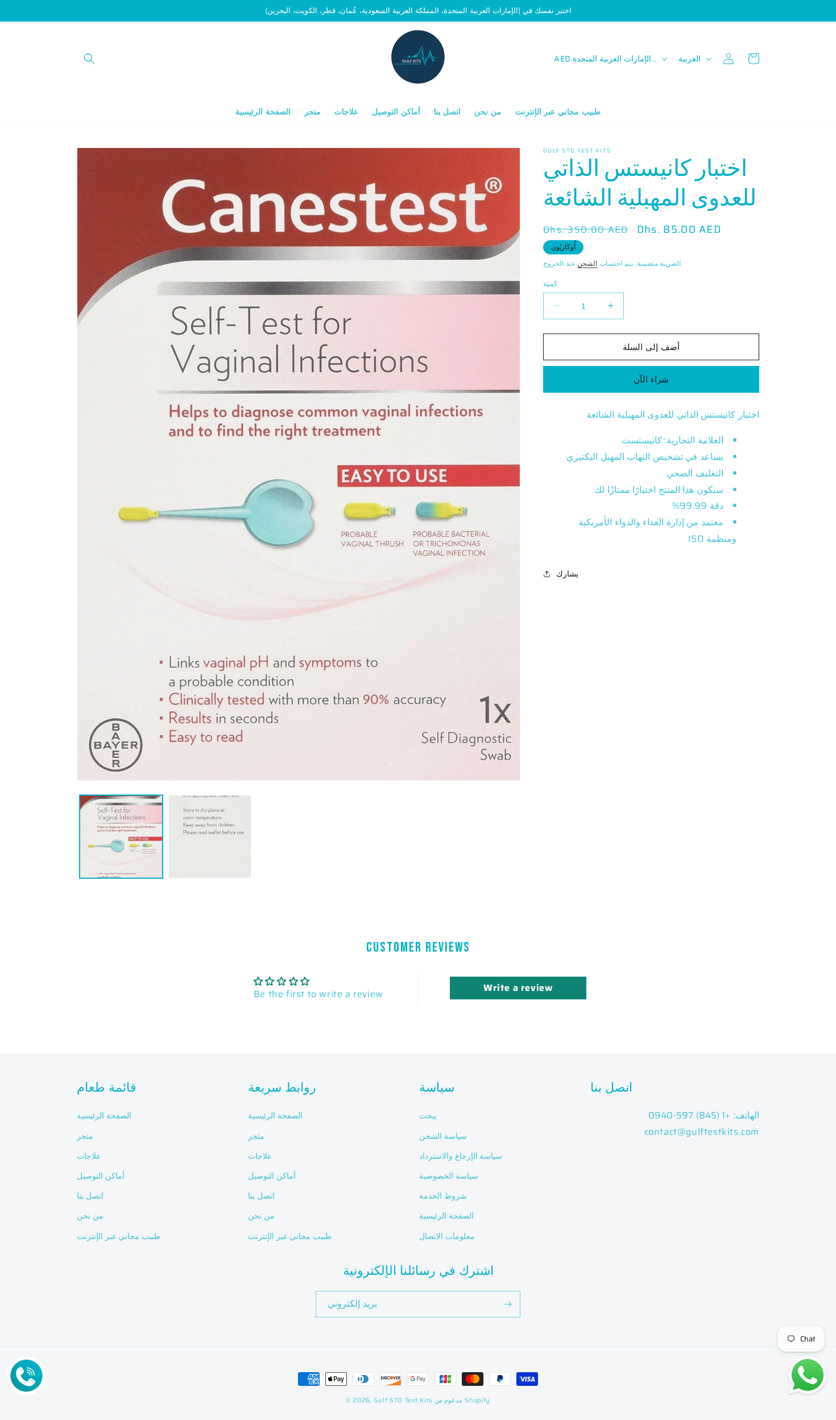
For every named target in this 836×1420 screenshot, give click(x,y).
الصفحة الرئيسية (104, 1115)
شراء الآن (651, 379)
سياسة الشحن (443, 1136)
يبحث (428, 1115)
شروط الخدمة (443, 1195)
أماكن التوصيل (101, 1176)
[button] (89, 58)
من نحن (90, 1215)
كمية (550, 283)
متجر (85, 1136)
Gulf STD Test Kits (404, 1400)
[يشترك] (507, 1304)
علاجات (89, 1156)
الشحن (587, 263)
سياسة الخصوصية (448, 1176)
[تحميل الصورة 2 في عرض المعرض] (209, 836)
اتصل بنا (90, 1195)
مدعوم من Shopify (462, 1400)
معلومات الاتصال (447, 1236)
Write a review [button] (517, 988)
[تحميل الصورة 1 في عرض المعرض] (121, 836)
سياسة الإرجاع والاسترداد (460, 1156)
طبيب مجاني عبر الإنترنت (118, 1236)
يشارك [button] (567, 573)
